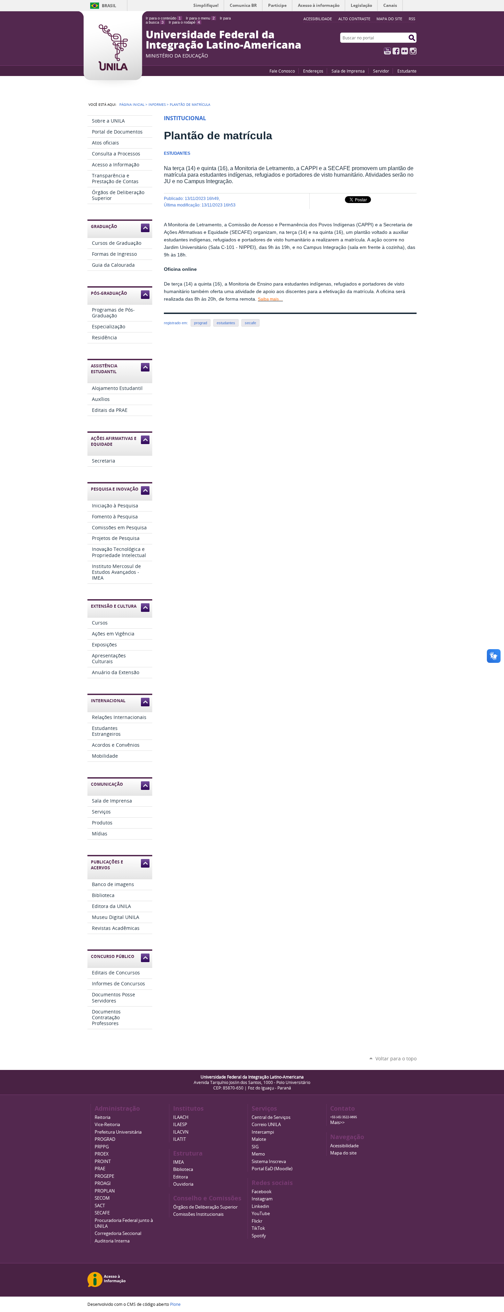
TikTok (258, 1228)
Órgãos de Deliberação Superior (205, 1207)
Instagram (413, 51)
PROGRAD (105, 1139)
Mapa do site (389, 18)
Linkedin (260, 1206)
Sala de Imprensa (348, 71)
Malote (259, 1139)
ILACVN (181, 1132)
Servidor (381, 71)
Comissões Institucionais (198, 1214)
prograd (200, 323)
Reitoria (102, 1117)
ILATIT (179, 1139)
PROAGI (103, 1183)
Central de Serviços (271, 1117)
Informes (157, 104)
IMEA (178, 1162)
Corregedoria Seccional (118, 1233)
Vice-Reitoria (107, 1124)
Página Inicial (131, 104)
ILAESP (180, 1124)
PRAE (100, 1169)
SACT (100, 1206)
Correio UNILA (266, 1124)
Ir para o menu (200, 18)
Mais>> (337, 1122)
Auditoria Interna (112, 1241)
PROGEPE (104, 1176)
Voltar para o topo (396, 1058)
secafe (250, 323)
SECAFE (102, 1213)
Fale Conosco (282, 71)
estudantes (226, 323)
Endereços (313, 71)
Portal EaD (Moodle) (272, 1169)
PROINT (103, 1161)
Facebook (396, 51)
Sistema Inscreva (269, 1161)
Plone (175, 1304)
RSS (412, 18)
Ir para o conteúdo (163, 18)
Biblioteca (183, 1169)
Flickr (404, 51)
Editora (180, 1177)
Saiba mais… (270, 299)
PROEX (102, 1154)
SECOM (102, 1198)
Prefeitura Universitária (118, 1132)
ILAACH (181, 1117)
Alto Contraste (354, 18)
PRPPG (102, 1147)
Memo (258, 1154)
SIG (255, 1147)
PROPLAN (105, 1191)
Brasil (109, 6)
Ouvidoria (183, 1184)
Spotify (259, 1236)
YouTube (387, 51)
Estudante (407, 71)
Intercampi (263, 1132)
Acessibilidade (344, 1146)
